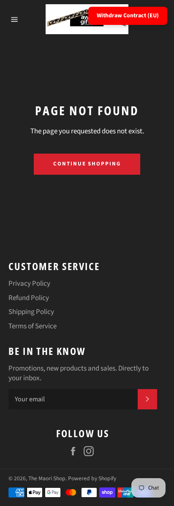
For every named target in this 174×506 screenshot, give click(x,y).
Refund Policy (28, 298)
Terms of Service (32, 326)
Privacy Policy (29, 284)
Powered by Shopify (92, 478)
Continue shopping (87, 164)
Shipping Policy (31, 312)
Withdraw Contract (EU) (128, 15)
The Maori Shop (46, 478)
